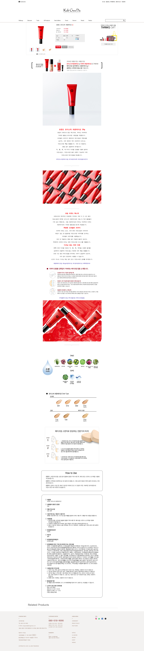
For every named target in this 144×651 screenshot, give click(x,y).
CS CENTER (74, 635)
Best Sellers (57, 20)
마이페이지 (112, 1)
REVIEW (74, 637)
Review (74, 20)
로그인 (103, 1)
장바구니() (118, 1)
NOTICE (74, 632)
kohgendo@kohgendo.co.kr (29, 625)
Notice (90, 20)
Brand (82, 20)
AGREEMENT (75, 621)
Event (66, 20)
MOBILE (74, 642)
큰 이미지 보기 (41, 54)
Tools (37, 20)
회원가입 (108, 1)
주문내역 (123, 1)
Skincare (29, 20)
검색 (124, 20)
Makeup (21, 20)
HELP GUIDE (75, 625)
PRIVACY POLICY (76, 623)
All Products (47, 20)
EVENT (73, 640)
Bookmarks (23, 1)
